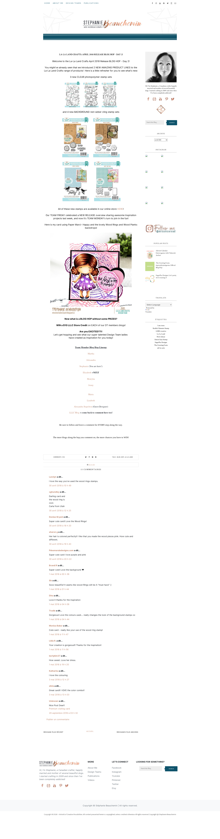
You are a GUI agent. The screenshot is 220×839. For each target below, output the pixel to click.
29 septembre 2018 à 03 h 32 (63, 713)
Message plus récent (53, 732)
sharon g (53, 532)
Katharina (54, 671)
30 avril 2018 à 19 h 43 (60, 544)
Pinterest (116, 780)
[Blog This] (96, 457)
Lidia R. (52, 640)
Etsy (114, 788)
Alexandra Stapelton (83, 406)
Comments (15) (59, 457)
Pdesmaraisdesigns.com (61, 550)
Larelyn (52, 477)
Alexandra (91, 359)
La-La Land (129, 457)
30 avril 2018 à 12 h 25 (60, 510)
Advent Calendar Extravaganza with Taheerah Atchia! (166, 253)
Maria (91, 394)
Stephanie (83, 366)
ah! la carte (161, 348)
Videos (91, 780)
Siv (50, 580)
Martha (91, 353)
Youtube (116, 776)
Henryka (91, 378)
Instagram (116, 772)
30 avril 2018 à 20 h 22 (60, 559)
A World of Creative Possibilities (70, 814)
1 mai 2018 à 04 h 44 (59, 619)
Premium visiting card (59, 708)
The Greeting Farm (161, 345)
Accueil (90, 731)
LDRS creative (161, 331)
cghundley (54, 492)
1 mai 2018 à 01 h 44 (59, 589)
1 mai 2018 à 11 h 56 (58, 649)
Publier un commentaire (57, 719)
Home (47, 3)
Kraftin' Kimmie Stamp (161, 328)
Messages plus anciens (127, 732)
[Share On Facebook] (89, 457)
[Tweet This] (86, 457)
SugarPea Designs (161, 342)
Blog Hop (120, 457)
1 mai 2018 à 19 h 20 (59, 664)
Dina (51, 595)
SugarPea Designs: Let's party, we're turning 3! (166, 276)
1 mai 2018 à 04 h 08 (59, 604)
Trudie (52, 610)
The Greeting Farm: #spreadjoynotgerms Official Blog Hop (165, 265)
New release (161, 337)
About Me (58, 3)
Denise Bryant (56, 517)
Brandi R (53, 565)
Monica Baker (56, 625)
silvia (51, 686)
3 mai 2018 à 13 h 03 (59, 694)
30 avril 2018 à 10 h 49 (60, 485)
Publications (91, 3)
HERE (120, 209)
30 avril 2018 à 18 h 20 (60, 525)
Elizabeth (87, 372)
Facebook (116, 767)
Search (171, 122)
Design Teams (73, 3)
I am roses (160, 325)
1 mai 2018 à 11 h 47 (58, 634)
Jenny (91, 385)
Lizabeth (91, 400)
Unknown (54, 701)
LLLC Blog (74, 412)
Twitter (115, 784)
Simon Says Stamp (161, 339)
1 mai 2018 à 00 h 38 (59, 574)
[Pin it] (92, 457)
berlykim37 (54, 656)
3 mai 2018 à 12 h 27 (59, 679)
